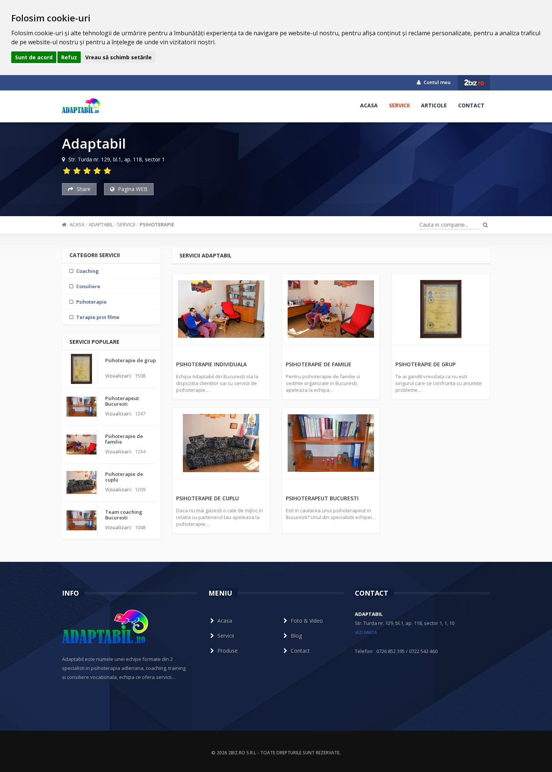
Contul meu (436, 82)
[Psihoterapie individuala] (221, 309)
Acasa (369, 105)
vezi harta (366, 632)
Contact (471, 105)
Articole (434, 105)
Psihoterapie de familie (318, 364)
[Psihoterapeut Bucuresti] (331, 443)
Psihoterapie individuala (211, 364)
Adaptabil (101, 224)
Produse (227, 650)
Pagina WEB (132, 189)
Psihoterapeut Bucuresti (322, 498)
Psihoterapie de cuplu (207, 498)
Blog (296, 635)
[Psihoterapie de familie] (331, 309)
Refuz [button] (69, 57)
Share (82, 189)
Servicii (399, 105)
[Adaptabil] (81, 105)
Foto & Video (307, 620)
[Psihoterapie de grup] (440, 309)
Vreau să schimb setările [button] (118, 57)
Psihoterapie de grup (425, 364)
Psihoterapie (157, 224)
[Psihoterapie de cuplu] (221, 443)
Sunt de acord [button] (34, 57)
